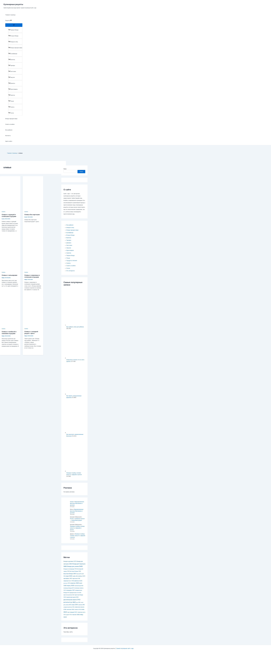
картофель (68, 578)
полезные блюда (69, 588)
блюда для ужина (75, 566)
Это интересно (70, 270)
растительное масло (72, 599)
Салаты (12, 107)
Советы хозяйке (9, 124)
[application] (11, 20)
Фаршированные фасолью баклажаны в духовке (77, 503)
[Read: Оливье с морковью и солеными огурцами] (33, 270)
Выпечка (12, 59)
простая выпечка (69, 594)
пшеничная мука (72, 597)
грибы (75, 576)
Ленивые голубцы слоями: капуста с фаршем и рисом (77, 528)
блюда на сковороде (70, 569)
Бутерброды (13, 53)
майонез (78, 580)
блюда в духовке (70, 561)
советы (78, 609)
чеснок (76, 614)
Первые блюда (14, 30)
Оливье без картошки (32, 214)
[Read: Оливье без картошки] (33, 209)
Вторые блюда (14, 36)
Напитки (12, 95)
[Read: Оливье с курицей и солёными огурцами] (10, 209)
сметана (70, 609)
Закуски (12, 77)
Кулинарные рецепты (13, 4)
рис (78, 602)
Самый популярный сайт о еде (124, 648)
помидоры (70, 590)
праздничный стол (75, 592)
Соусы (12, 113)
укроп (69, 614)
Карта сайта (8, 141)
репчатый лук (70, 602)
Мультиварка (14, 89)
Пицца (12, 101)
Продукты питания (71, 260)
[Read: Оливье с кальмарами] (10, 270)
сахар (74, 604)
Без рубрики (8, 130)
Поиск (65, 168)
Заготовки (13, 71)
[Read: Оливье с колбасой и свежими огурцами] (10, 326)
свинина (81, 604)
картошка (76, 578)
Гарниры (12, 65)
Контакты (8, 135)
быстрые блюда (75, 571)
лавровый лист (69, 580)
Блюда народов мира (16, 47)
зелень (81, 576)
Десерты (12, 83)
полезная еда (78, 585)
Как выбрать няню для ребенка (75, 326)
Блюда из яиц (14, 41)
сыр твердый (72, 612)
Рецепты (7, 20)
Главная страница (10, 15)
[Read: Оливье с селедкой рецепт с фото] (33, 326)
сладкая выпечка (69, 607)
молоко (67, 583)
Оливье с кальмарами (9, 275)
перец (70, 585)
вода (69, 576)
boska (71, 501)
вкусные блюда (70, 573)
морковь (74, 583)
